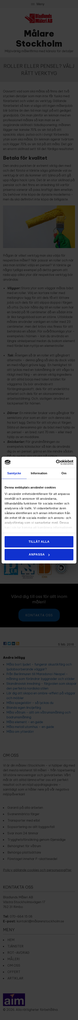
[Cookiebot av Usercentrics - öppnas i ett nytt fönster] (56, 462)
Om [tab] (63, 473)
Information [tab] (39, 473)
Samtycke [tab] (14, 473)
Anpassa (37, 554)
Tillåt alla (39, 541)
